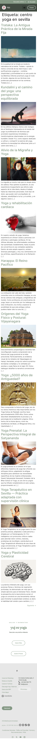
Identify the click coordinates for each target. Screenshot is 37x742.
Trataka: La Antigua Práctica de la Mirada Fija (16, 29)
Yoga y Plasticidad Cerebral (14, 554)
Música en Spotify (7, 681)
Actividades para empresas (10, 721)
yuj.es (4, 725)
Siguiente (31, 605)
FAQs (24, 732)
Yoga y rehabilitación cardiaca (16, 205)
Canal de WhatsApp (8, 678)
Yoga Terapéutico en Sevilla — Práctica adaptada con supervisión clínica (16, 495)
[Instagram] (13, 737)
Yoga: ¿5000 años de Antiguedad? (17, 377)
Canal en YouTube (7, 684)
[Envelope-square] (24, 737)
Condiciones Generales (8, 730)
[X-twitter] (16, 737)
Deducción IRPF (6, 689)
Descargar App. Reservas (9, 686)
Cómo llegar (5, 692)
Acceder (32, 2)
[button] (24, 7)
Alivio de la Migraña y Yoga (17, 152)
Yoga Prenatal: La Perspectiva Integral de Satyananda (18, 434)
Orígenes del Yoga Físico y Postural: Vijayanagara (14, 317)
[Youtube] (20, 737)
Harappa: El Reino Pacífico (14, 262)
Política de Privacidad (22, 730)
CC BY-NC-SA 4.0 (13, 725)
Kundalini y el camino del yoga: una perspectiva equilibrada (16, 92)
